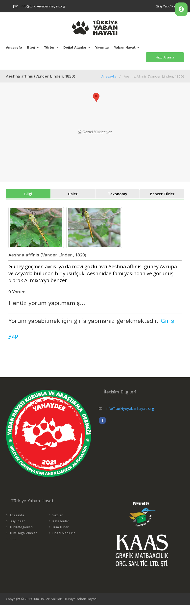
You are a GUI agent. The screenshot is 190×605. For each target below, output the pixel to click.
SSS (13, 539)
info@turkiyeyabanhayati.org (43, 6)
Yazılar (57, 515)
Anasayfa (14, 47)
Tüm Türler (60, 527)
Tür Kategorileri (21, 527)
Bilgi (28, 193)
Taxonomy (117, 193)
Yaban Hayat (125, 47)
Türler (49, 47)
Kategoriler (60, 521)
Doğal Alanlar (75, 47)
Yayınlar (102, 47)
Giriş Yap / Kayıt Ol (169, 6)
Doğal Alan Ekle (63, 533)
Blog (31, 47)
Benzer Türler (162, 193)
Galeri (73, 193)
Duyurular (17, 521)
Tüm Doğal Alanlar (23, 533)
